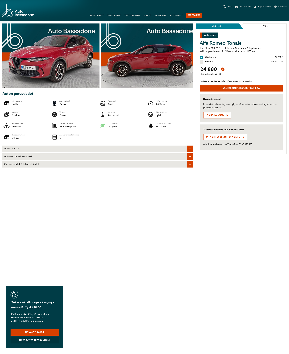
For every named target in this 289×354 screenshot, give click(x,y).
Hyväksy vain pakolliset (34, 340)
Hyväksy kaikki (34, 332)
